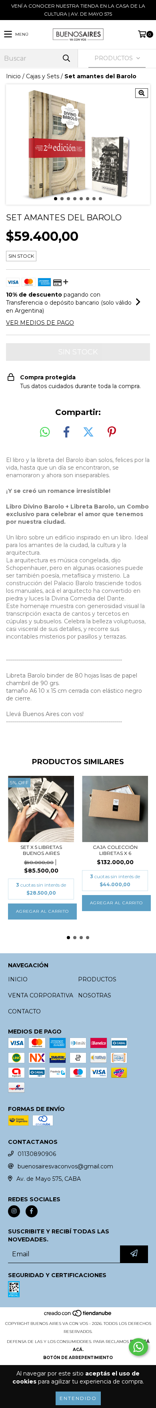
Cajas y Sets (42, 76)
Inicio (13, 76)
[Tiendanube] (78, 1315)
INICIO (18, 979)
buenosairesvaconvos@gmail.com (65, 1166)
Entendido (78, 1398)
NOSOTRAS (94, 995)
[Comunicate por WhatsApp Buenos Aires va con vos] (138, 1347)
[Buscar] (66, 58)
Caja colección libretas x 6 (115, 850)
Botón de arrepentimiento (78, 1357)
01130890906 (37, 1154)
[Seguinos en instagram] (14, 1211)
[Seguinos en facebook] (32, 1211)
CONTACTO (24, 1011)
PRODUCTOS (97, 979)
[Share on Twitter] (88, 432)
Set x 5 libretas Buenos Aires (41, 850)
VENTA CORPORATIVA (40, 995)
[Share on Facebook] (66, 432)
